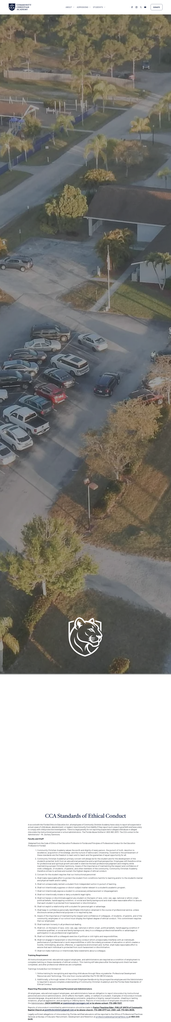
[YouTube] (145, 7)
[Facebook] (132, 7)
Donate (156, 7)
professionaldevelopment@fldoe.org (112, 1016)
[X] (141, 7)
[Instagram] (136, 7)
